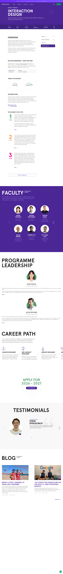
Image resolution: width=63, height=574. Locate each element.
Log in (54, 4)
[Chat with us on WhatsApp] (60, 571)
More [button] (15, 129)
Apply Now (58, 4)
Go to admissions (31, 388)
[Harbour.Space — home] (5, 4)
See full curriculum (22, 175)
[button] (53, 222)
